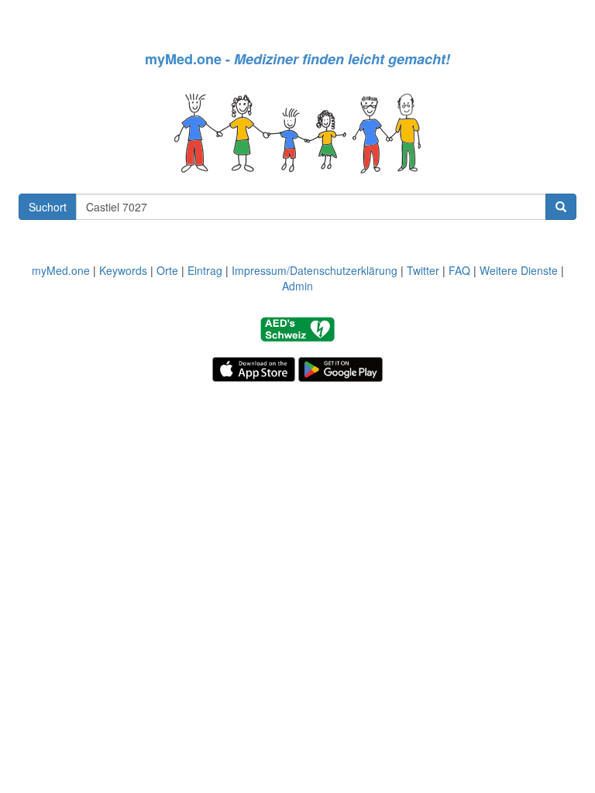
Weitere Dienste (519, 270)
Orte (167, 270)
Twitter (423, 270)
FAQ (459, 270)
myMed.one (61, 270)
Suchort (48, 207)
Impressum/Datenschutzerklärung (314, 270)
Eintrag (204, 270)
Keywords (123, 270)
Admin (297, 286)
